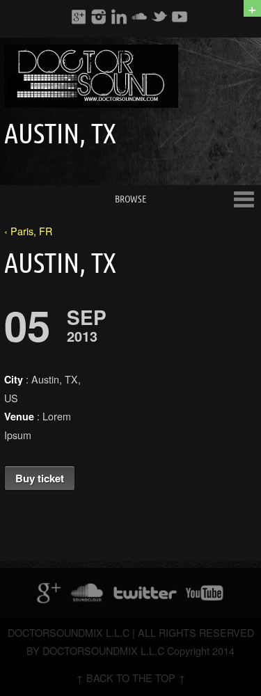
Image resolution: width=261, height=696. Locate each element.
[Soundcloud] (139, 16)
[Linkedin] (119, 16)
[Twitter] (159, 16)
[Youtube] (179, 16)
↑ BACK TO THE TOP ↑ (131, 677)
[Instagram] (98, 16)
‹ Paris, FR (28, 230)
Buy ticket (39, 478)
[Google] (78, 16)
